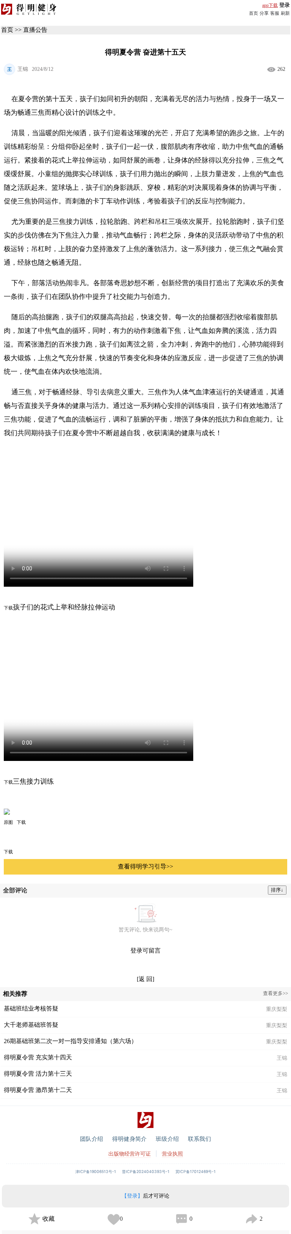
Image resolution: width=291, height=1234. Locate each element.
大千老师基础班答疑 (31, 1025)
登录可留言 (145, 950)
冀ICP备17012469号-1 (195, 1171)
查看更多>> (275, 993)
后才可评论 (145, 1196)
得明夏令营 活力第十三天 (38, 1073)
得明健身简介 (129, 1138)
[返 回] (145, 979)
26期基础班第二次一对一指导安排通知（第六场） (70, 1041)
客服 (274, 13)
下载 (8, 851)
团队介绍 (91, 1138)
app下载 (270, 5)
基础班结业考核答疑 (31, 1008)
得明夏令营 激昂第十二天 (38, 1090)
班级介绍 (167, 1138)
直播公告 (35, 30)
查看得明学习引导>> (145, 866)
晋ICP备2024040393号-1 (145, 1171)
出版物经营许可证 (129, 1153)
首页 (253, 13)
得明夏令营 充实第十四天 (38, 1057)
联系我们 (199, 1138)
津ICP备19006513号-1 (95, 1171)
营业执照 (172, 1153)
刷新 (285, 13)
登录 (284, 5)
